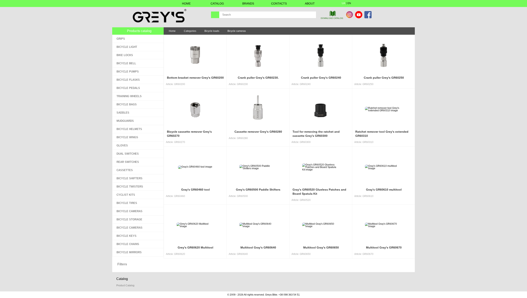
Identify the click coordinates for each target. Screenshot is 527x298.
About (310, 3)
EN (349, 3)
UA (343, 3)
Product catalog (125, 285)
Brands (248, 3)
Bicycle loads (211, 31)
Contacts (279, 3)
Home (186, 3)
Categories (190, 31)
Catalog (217, 3)
